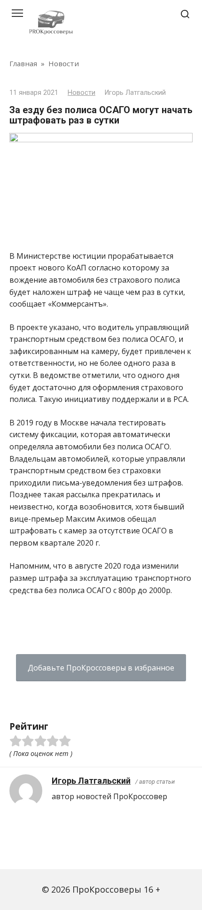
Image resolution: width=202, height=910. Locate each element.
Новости (81, 93)
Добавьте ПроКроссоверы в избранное (101, 668)
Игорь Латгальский (91, 781)
